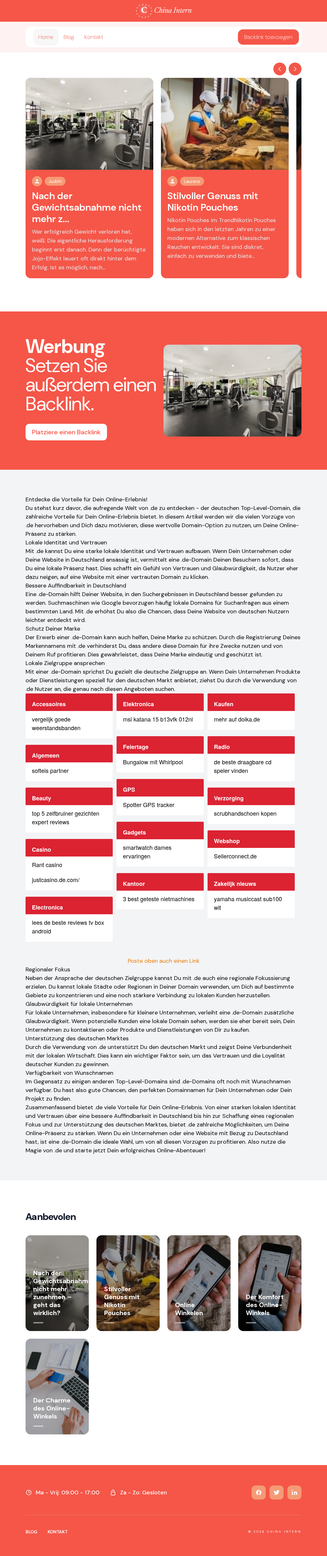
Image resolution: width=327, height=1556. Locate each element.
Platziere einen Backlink (66, 432)
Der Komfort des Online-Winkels (265, 1305)
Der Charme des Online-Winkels (52, 1408)
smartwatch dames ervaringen (147, 851)
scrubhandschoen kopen (245, 813)
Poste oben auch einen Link (164, 961)
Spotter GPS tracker (148, 804)
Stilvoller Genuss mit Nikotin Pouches (212, 201)
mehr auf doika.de (237, 719)
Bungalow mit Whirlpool (153, 762)
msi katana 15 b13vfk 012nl (158, 719)
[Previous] (279, 69)
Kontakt (93, 37)
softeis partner (50, 770)
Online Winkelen (189, 1309)
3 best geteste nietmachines (158, 898)
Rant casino (47, 864)
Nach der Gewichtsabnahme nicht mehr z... (86, 207)
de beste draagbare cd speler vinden (242, 766)
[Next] (295, 69)
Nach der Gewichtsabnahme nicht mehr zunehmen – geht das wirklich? (62, 1293)
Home (45, 37)
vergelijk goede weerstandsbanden (56, 723)
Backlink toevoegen (268, 37)
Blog (69, 37)
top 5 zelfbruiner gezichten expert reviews (65, 817)
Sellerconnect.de (235, 856)
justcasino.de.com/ (56, 879)
